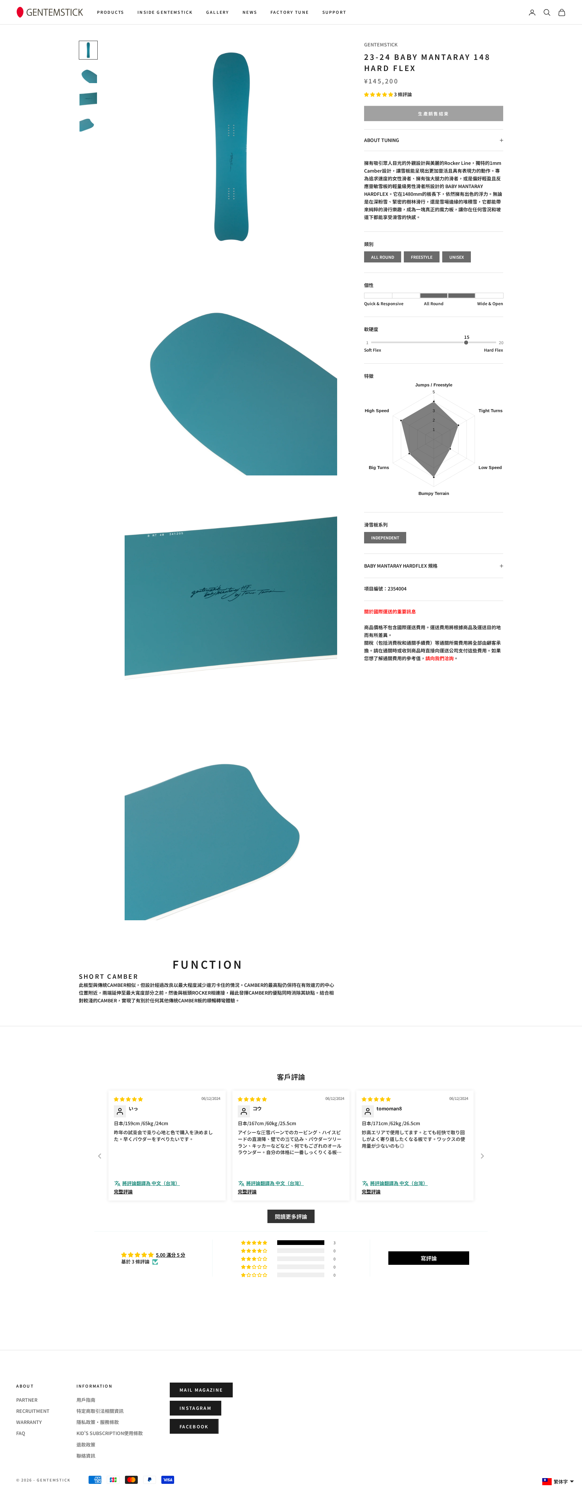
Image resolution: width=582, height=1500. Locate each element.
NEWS (250, 12)
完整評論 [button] (123, 1191)
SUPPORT (334, 12)
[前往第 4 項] (88, 122)
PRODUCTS (110, 12)
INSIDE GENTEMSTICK (165, 12)
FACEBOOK (194, 1426)
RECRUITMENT (33, 1410)
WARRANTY (29, 1422)
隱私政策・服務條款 (97, 1422)
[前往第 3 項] (88, 98)
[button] (379, 94)
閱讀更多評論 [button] (291, 1216)
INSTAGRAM (196, 1408)
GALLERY (217, 12)
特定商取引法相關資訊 (100, 1410)
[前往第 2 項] (88, 74)
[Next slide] (482, 1156)
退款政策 (85, 1444)
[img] (128, 1099)
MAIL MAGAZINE (201, 1390)
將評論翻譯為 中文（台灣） (151, 1183)
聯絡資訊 (85, 1455)
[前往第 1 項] (88, 50)
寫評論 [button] (429, 1258)
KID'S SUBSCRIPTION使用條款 (109, 1433)
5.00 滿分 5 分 (170, 1254)
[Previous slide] (99, 1156)
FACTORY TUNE (289, 12)
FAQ (20, 1433)
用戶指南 (85, 1399)
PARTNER (26, 1399)
